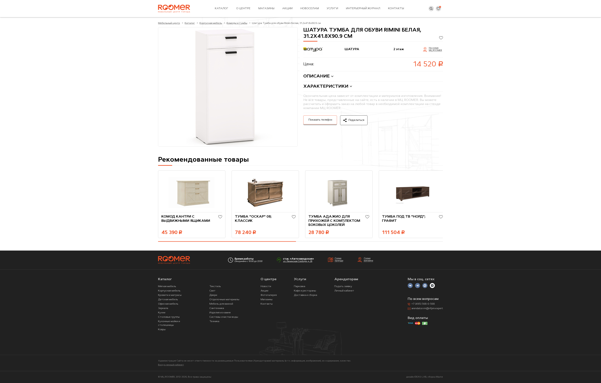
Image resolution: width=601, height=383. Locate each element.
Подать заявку (343, 286)
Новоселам (309, 8)
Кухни (161, 312)
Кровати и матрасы (170, 295)
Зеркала (163, 308)
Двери (213, 295)
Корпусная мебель (169, 291)
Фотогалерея (269, 295)
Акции (287, 8)
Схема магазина (368, 259)
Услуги (332, 8)
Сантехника (216, 308)
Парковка (299, 286)
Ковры (162, 329)
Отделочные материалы (224, 299)
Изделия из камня (220, 312)
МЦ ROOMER (435, 51)
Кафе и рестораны (305, 291)
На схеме (434, 48)
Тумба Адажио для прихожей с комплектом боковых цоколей (334, 221)
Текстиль (215, 286)
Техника (214, 321)
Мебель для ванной (221, 304)
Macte (439, 377)
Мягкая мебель (167, 286)
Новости (266, 286)
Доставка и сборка (305, 295)
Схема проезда (339, 259)
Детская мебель (168, 299)
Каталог (221, 8)
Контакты (396, 8)
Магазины (266, 8)
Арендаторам (346, 279)
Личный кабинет (344, 291)
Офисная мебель (168, 304)
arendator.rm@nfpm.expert (427, 308)
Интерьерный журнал (363, 8)
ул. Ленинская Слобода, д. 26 (297, 261)
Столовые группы (169, 317)
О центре (243, 8)
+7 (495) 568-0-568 (423, 304)
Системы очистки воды (223, 317)
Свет (212, 291)
